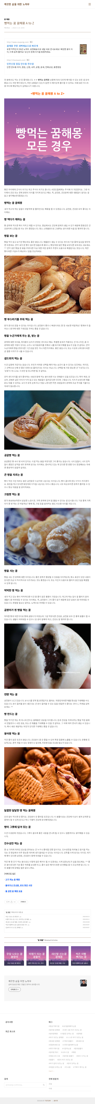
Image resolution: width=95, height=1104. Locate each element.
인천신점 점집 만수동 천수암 (20, 63)
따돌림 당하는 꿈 (56, 1067)
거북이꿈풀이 (68, 1041)
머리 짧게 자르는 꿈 (57, 1063)
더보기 (51, 1071)
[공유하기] (11, 902)
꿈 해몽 (8, 912)
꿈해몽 (79, 1033)
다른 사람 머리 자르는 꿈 (73, 1030)
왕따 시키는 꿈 (82, 1056)
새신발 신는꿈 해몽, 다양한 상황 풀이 (17, 922)
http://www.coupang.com (18, 42)
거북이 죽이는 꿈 (80, 1067)
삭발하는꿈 (67, 1048)
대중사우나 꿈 (55, 1056)
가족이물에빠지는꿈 (71, 1045)
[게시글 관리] (14, 902)
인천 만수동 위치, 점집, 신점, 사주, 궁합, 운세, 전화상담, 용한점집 (34, 67)
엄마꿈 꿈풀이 (69, 1056)
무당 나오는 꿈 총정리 (12, 916)
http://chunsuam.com (16, 60)
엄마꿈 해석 (54, 1052)
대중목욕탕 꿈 (55, 1045)
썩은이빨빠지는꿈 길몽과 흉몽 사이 (16, 925)
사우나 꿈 (65, 1052)
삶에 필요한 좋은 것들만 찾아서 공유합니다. (24, 984)
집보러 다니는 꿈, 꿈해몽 (13, 927)
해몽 (74, 1052)
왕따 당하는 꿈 (73, 1063)
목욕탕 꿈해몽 (55, 1041)
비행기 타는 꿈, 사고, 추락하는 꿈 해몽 (17, 919)
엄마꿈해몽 (54, 1033)
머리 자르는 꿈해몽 (57, 1037)
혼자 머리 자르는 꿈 (65, 1059)
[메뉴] (90, 4)
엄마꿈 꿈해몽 (55, 1030)
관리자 (56, 1101)
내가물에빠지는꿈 (69, 1026)
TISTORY (48, 1101)
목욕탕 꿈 (80, 1041)
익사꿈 (68, 1067)
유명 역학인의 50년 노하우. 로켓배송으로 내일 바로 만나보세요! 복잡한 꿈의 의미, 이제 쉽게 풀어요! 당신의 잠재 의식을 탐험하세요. (40, 50)
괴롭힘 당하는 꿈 (67, 1033)
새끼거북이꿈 (54, 1048)
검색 (43, 1085)
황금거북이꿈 (54, 1026)
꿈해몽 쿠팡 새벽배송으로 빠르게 (22, 45)
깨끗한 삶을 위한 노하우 (17, 4)
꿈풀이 (52, 1059)
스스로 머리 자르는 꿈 (75, 1037)
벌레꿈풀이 (79, 1048)
